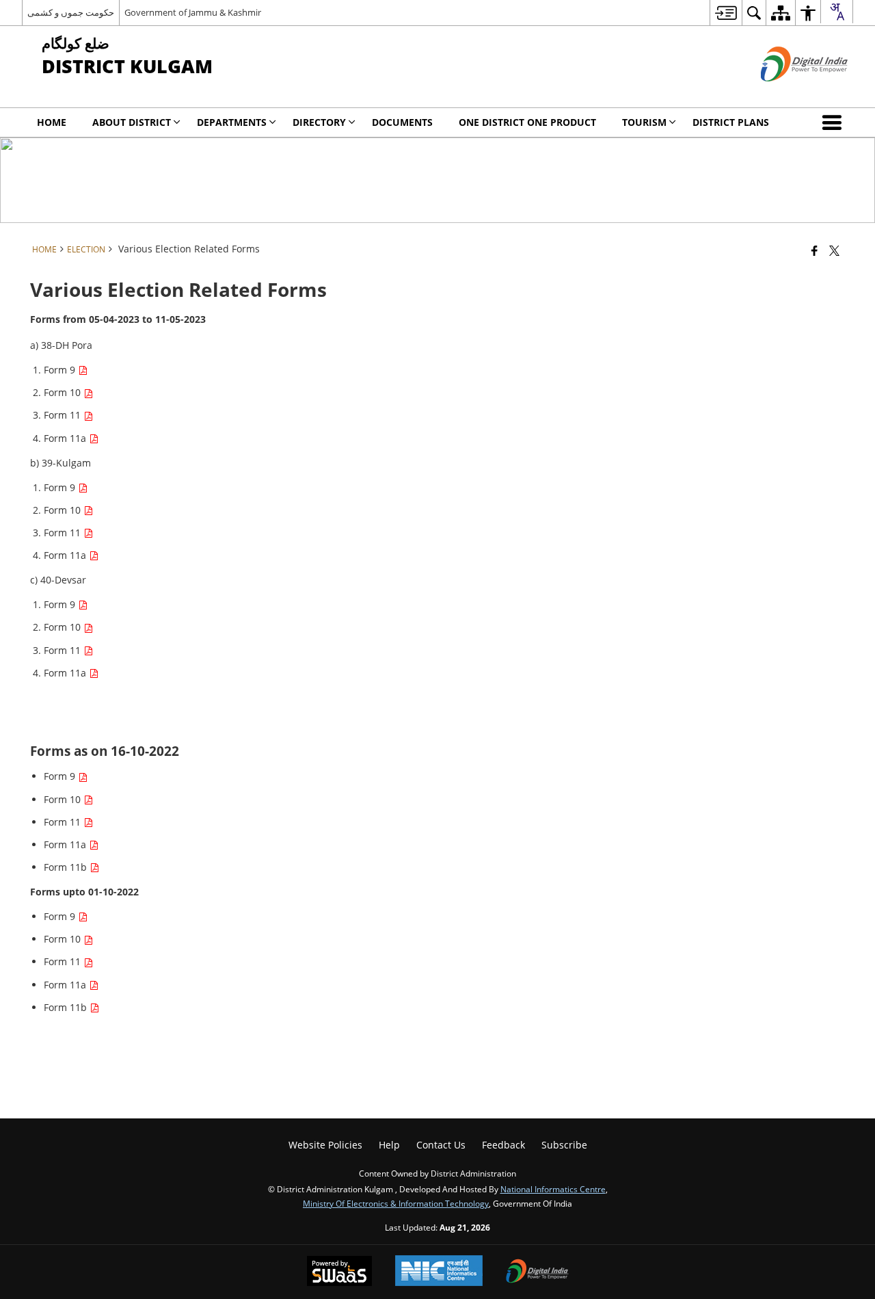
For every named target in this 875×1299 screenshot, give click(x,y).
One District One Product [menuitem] (527, 122)
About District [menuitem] (131, 122)
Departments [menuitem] (232, 122)
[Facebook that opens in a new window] (814, 250)
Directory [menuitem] (319, 122)
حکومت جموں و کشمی (70, 12)
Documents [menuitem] (402, 122)
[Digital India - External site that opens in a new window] (787, 92)
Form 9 (61, 369)
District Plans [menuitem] (730, 122)
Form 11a (66, 438)
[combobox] (836, 11)
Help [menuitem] (389, 1144)
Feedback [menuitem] (503, 1144)
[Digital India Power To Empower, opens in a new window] (537, 1272)
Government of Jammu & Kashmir (192, 12)
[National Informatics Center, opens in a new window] (439, 1272)
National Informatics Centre (553, 1188)
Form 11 (63, 414)
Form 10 (63, 392)
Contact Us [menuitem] (441, 1144)
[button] (834, 122)
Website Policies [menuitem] (325, 1144)
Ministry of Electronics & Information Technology (396, 1203)
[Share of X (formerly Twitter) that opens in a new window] (834, 250)
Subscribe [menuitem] (564, 1144)
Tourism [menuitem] (644, 122)
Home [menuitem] (51, 122)
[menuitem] (726, 12)
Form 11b (67, 867)
